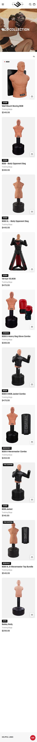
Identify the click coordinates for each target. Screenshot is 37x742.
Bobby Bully (7, 624)
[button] (30, 4)
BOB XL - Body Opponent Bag (15, 221)
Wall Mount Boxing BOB (12, 106)
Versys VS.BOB (9, 279)
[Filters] (34, 56)
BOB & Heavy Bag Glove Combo (16, 336)
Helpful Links (7, 737)
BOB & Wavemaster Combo (14, 452)
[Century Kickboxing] (18, 4)
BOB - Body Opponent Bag (14, 164)
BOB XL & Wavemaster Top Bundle (17, 567)
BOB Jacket (7, 509)
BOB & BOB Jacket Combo (14, 394)
